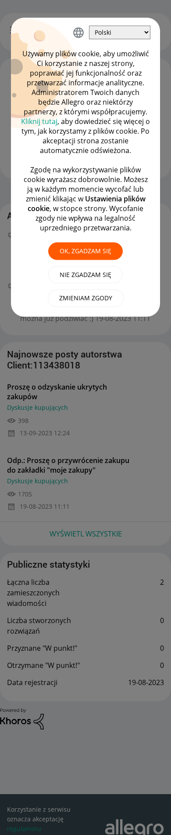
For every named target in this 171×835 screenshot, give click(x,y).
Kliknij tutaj (39, 121)
